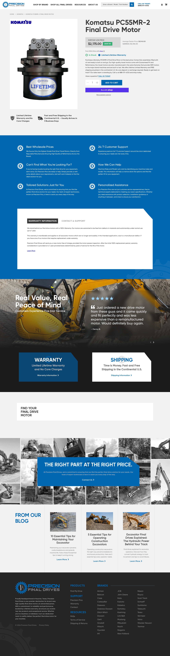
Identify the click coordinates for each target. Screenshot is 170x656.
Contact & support (73, 221)
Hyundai (101, 630)
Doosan (100, 616)
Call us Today (104, 76)
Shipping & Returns (78, 623)
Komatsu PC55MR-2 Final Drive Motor (40, 14)
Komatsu (20, 14)
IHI (98, 633)
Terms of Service (77, 620)
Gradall (100, 623)
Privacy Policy (44, 625)
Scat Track (142, 598)
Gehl (99, 619)
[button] (40, 4)
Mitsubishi (121, 623)
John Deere (122, 594)
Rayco (140, 594)
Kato (119, 598)
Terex (140, 612)
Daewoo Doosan (104, 609)
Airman (100, 591)
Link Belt (121, 616)
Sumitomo (142, 605)
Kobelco (121, 605)
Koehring (121, 612)
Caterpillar (102, 601)
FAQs (72, 616)
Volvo (140, 619)
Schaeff (141, 601)
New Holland (123, 633)
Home (12, 14)
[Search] (132, 4)
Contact (74, 607)
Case (99, 598)
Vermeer (141, 616)
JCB (119, 591)
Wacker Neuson (145, 623)
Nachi (120, 626)
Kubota (120, 601)
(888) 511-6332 (144, 4)
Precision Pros (76, 600)
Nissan (140, 591)
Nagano (121, 630)
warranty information (43, 221)
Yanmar (141, 626)
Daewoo (101, 605)
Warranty (74, 603)
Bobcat (100, 594)
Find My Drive (76, 591)
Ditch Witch (102, 612)
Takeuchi (141, 609)
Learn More (31, 251)
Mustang (121, 619)
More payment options (104, 94)
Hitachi (100, 626)
